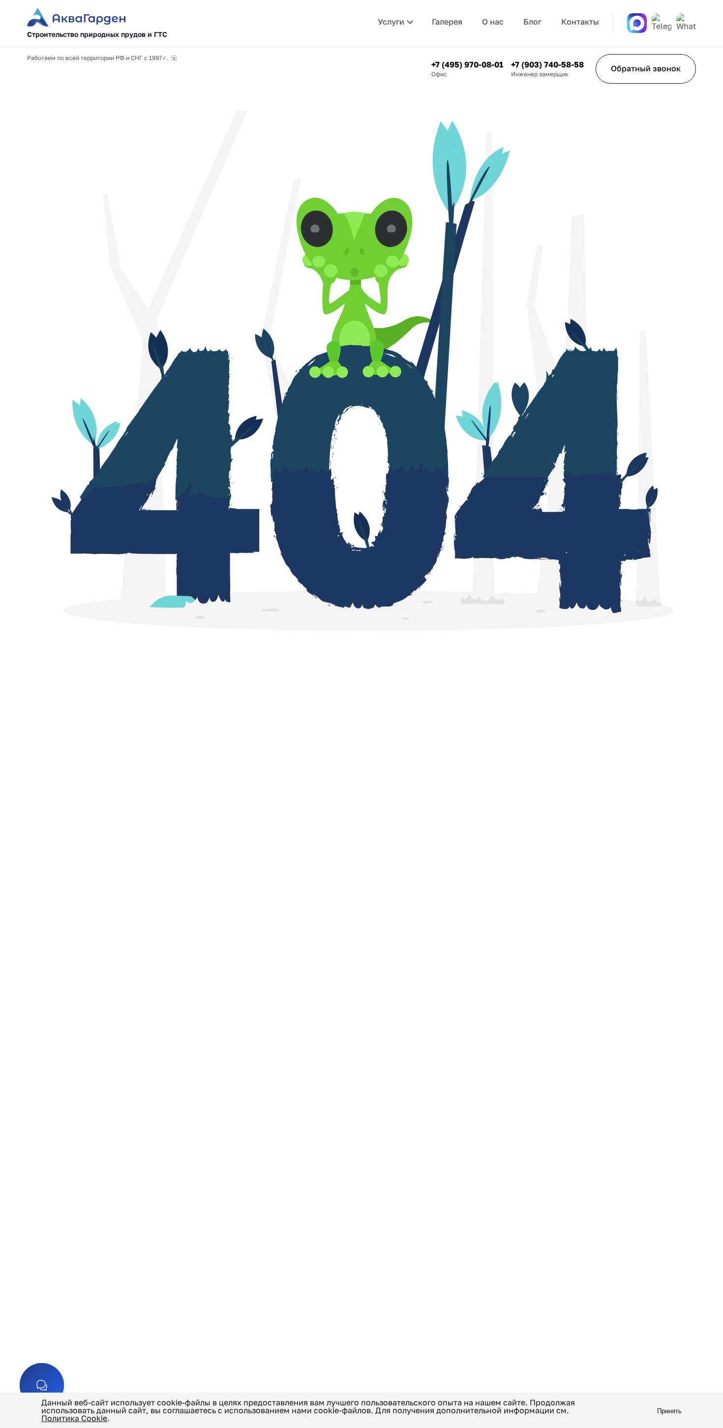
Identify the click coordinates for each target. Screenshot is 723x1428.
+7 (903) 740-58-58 (547, 64)
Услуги (391, 22)
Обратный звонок (646, 68)
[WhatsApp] (686, 23)
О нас (493, 22)
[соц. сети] (42, 1385)
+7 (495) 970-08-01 (467, 64)
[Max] (637, 23)
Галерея (447, 22)
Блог (532, 22)
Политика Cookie (74, 1418)
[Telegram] (661, 23)
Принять (669, 1411)
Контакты (580, 22)
